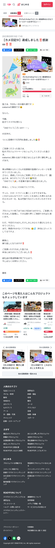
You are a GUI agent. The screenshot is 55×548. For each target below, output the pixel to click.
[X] (9, 538)
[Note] (18, 538)
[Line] (14, 538)
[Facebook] (5, 538)
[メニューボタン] (4, 4)
